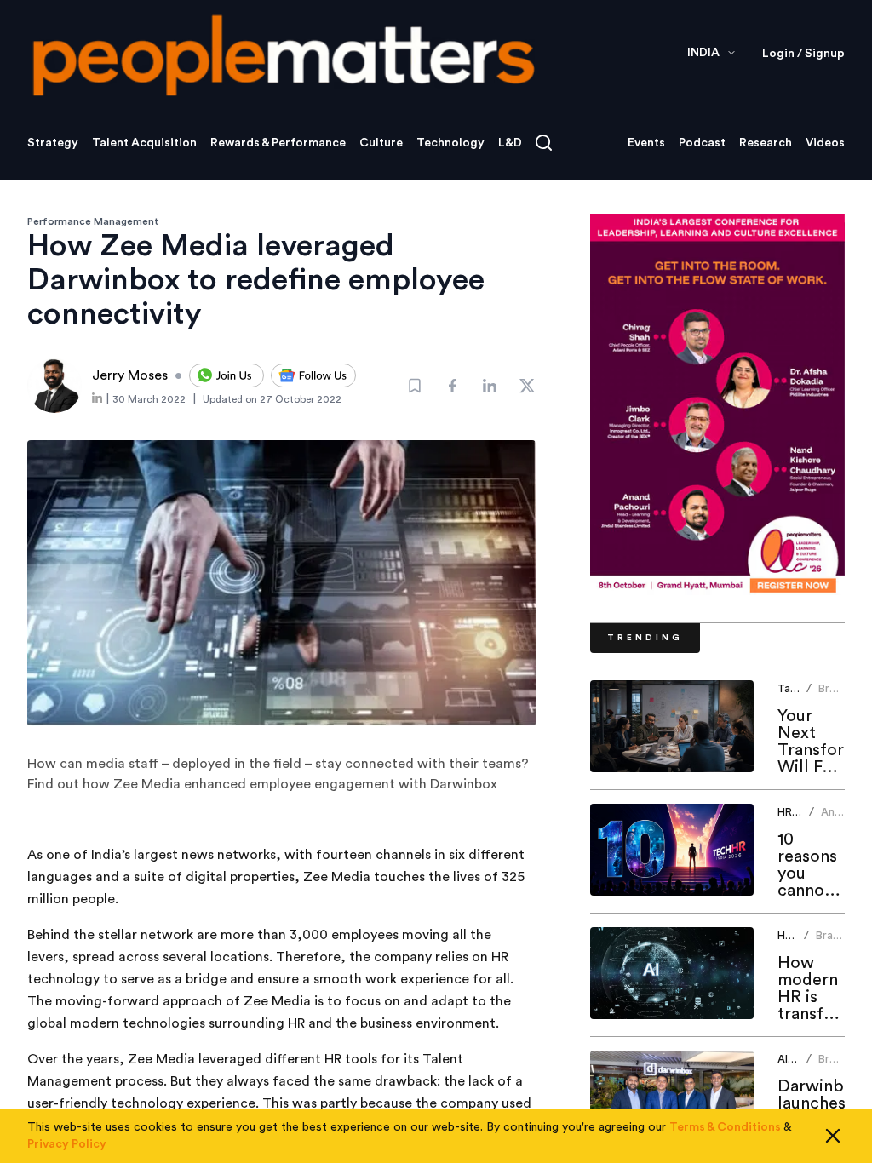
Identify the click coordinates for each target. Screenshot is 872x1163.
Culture (381, 143)
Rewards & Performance (278, 143)
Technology (450, 143)
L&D (510, 143)
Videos (825, 143)
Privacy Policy (66, 1144)
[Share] (452, 385)
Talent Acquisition (144, 143)
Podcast (702, 143)
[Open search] (544, 143)
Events (646, 143)
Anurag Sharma (840, 818)
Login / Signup (803, 54)
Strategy (52, 143)
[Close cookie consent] (833, 1136)
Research (765, 143)
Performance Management (93, 221)
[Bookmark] (414, 385)
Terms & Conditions (725, 1127)
